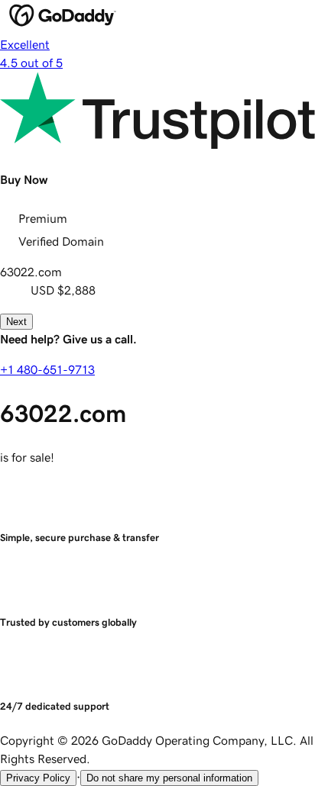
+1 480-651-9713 (47, 369)
